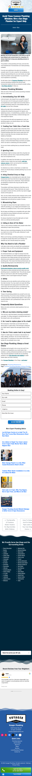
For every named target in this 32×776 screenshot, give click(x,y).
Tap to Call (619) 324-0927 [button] (18, 770)
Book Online (16, 422)
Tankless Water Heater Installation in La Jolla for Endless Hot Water (15, 472)
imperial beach (7, 570)
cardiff (5, 552)
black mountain (7, 548)
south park (21, 575)
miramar (5, 580)
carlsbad (5, 553)
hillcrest (5, 568)
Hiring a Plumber (26, 366)
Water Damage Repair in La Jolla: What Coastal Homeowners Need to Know (13, 464)
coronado (5, 559)
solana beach (21, 573)
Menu (16, 10)
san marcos (21, 568)
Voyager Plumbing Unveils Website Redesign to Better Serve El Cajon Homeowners (15, 510)
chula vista (6, 555)
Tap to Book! (17, 774)
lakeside (5, 577)
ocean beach (21, 553)
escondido (6, 566)
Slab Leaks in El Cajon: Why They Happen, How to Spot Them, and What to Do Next (14, 491)
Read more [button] (4, 686)
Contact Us (17, 752)
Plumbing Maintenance (14, 364)
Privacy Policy (16, 765)
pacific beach (21, 555)
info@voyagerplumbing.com (16, 731)
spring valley (21, 577)
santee (19, 570)
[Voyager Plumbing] (16, 3)
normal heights (22, 550)
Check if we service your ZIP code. (11, 653)
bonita (5, 550)
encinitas (5, 564)
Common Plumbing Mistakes (12, 366)
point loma (21, 557)
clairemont (6, 557)
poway (19, 559)
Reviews (17, 748)
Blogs (17, 746)
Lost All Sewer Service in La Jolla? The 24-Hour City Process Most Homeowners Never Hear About (15, 434)
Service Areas (17, 743)
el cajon (5, 562)
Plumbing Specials (17, 741)
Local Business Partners (17, 750)
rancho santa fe (22, 564)
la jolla (5, 573)
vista (19, 580)
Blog (18, 27)
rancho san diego (23, 562)
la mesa (5, 575)
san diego (20, 566)
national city (21, 548)
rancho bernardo (22, 561)
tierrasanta (21, 578)
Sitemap (28, 763)
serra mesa (21, 571)
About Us (17, 744)
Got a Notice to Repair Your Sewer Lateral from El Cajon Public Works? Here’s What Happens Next (14, 444)
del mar (5, 561)
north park (20, 552)
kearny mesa (6, 571)
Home (14, 27)
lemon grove (6, 578)
